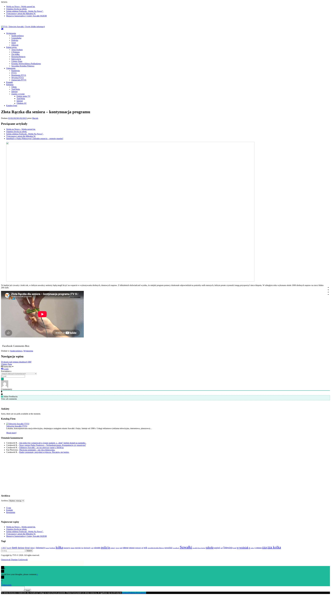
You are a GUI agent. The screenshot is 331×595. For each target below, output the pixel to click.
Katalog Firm (11, 105)
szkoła (209, 547)
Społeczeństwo (17, 36)
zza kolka (274, 547)
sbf (142, 548)
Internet (14, 91)
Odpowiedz (7, 585)
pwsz (117, 548)
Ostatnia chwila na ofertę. (16, 9)
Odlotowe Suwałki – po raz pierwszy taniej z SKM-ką (41, 447)
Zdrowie (14, 45)
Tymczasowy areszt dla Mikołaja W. (21, 13)
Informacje (40, 547)
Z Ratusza (15, 52)
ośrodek (97, 547)
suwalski (168, 547)
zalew (252, 548)
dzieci (32, 548)
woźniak (244, 547)
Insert (28, 590)
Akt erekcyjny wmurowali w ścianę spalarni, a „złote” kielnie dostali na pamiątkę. (52, 443)
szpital (217, 547)
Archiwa (4, 500)
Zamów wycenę (18, 94)
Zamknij (125, 593)
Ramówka (15, 70)
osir (92, 548)
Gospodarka (16, 38)
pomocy (112, 548)
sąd (222, 548)
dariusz (21, 547)
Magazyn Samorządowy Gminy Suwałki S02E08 (26, 16)
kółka (59, 547)
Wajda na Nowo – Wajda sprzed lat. (21, 129)
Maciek (35, 118)
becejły (9, 548)
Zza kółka (15, 54)
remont (138, 548)
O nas (8, 508)
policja (105, 547)
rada (121, 548)
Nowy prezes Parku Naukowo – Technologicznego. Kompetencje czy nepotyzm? (52, 445)
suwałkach (176, 548)
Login (6, 369)
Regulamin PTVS (18, 75)
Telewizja (227, 547)
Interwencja (16, 59)
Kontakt (9, 82)
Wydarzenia (11, 33)
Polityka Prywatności (137, 593)
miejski (78, 548)
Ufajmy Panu (16, 61)
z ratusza (258, 548)
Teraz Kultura (17, 50)
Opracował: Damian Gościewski (14, 560)
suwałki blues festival (199, 548)
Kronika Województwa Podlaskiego (26, 64)
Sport (13, 43)
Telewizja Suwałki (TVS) (16, 426)
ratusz (125, 547)
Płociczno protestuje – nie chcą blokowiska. (37, 450)
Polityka (14, 40)
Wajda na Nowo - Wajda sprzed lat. (20, 6)
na (82, 548)
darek (14, 547)
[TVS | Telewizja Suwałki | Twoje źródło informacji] (2, 29)
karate (47, 548)
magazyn (67, 548)
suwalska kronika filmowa (156, 548)
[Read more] (11, 433)
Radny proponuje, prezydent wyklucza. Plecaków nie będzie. (44, 452)
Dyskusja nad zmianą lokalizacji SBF (16, 362)
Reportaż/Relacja (18, 57)
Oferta (14, 87)
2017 (4, 548)
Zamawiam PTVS (18, 80)
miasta (72, 548)
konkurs (52, 548)
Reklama (9, 84)
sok (145, 547)
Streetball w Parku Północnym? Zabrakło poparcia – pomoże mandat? (34, 138)
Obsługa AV (22, 103)
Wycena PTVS (17, 77)
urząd (234, 548)
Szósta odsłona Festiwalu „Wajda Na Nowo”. (24, 11)
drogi (27, 547)
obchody (87, 548)
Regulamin (10, 512)
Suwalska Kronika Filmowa (22, 66)
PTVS (14, 73)
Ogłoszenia (10, 68)
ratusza (132, 547)
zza (264, 547)
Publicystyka (11, 47)
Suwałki (186, 547)
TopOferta (15, 89)
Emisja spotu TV (23, 96)
